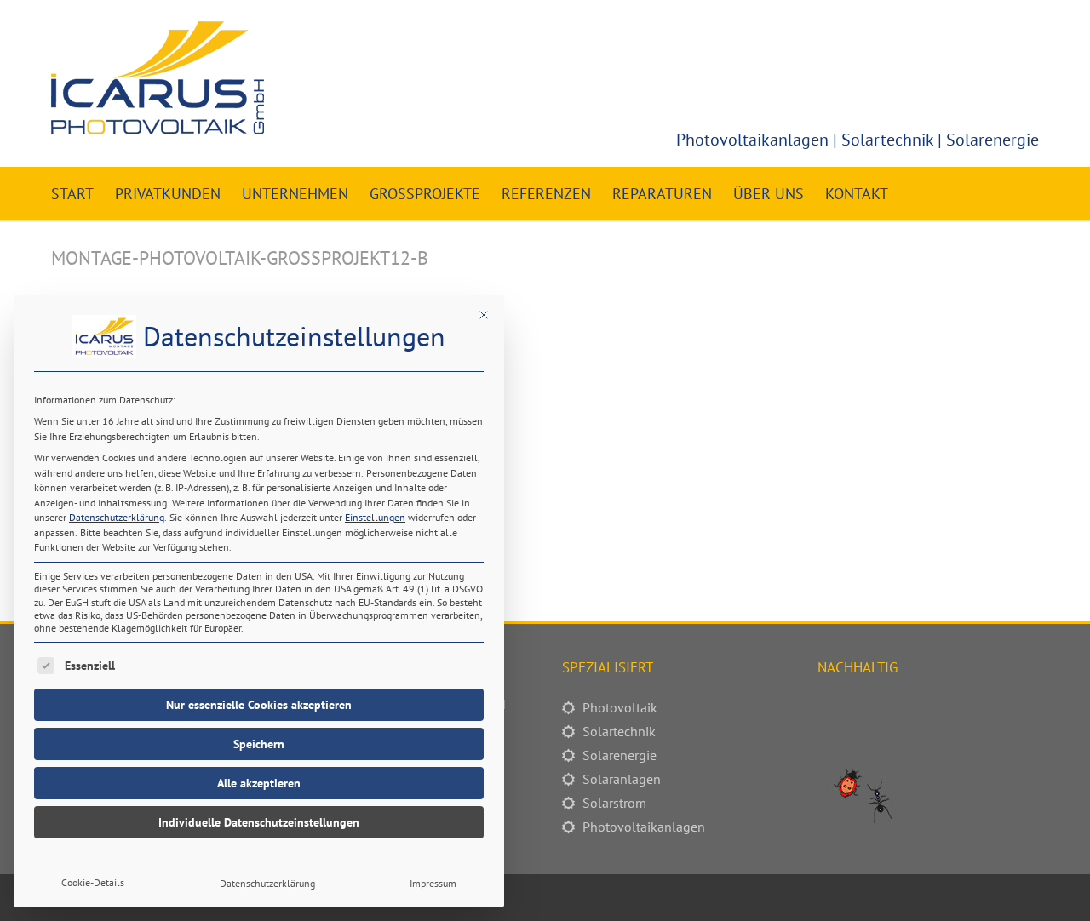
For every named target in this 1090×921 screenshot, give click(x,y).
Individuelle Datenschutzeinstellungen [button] (258, 822)
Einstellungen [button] (375, 517)
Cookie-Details (92, 882)
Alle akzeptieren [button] (259, 783)
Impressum (433, 883)
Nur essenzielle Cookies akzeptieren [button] (259, 704)
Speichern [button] (258, 744)
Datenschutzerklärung (116, 517)
